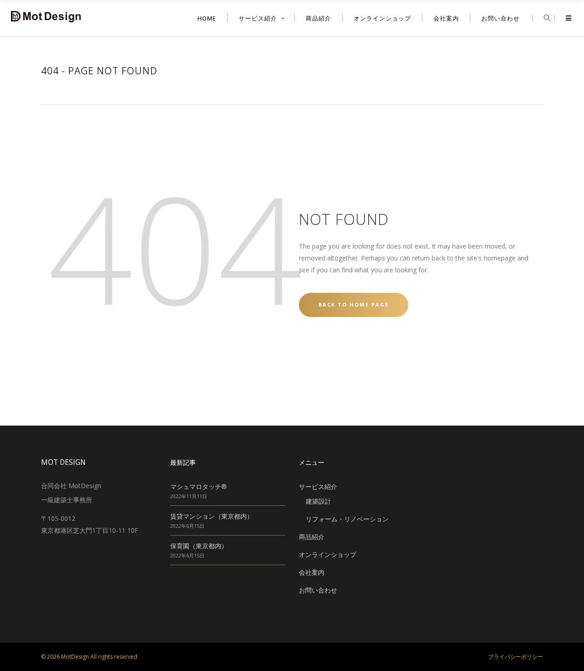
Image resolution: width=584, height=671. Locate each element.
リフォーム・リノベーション (347, 519)
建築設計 (318, 501)
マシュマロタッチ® (198, 486)
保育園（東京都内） (199, 545)
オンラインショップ (327, 554)
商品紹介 (311, 536)
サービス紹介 (318, 486)
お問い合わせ (318, 590)
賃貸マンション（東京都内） (211, 516)
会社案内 (311, 572)
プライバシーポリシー (515, 657)
